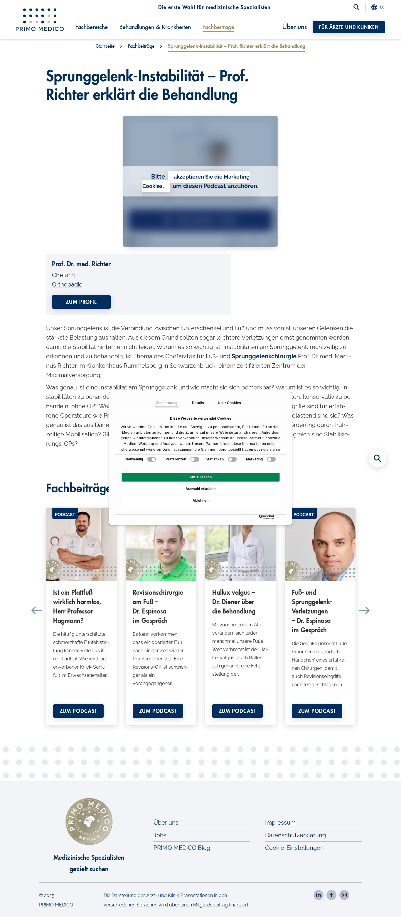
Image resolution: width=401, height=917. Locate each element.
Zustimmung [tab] (166, 403)
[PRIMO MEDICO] (40, 20)
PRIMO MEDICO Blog (182, 847)
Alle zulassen (200, 477)
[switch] (195, 459)
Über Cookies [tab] (229, 403)
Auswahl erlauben (200, 489)
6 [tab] (187, 729)
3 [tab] (161, 729)
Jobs (160, 835)
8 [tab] (205, 729)
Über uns (294, 27)
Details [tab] (198, 403)
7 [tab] (196, 729)
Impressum (280, 822)
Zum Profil (81, 302)
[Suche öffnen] (356, 7)
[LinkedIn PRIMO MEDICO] (319, 895)
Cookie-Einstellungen (294, 847)
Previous (36, 610)
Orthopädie (67, 284)
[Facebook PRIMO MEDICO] (331, 895)
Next (364, 610)
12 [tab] (240, 729)
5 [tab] (178, 729)
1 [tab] (143, 729)
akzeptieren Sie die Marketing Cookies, (196, 181)
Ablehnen (200, 501)
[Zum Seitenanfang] (377, 902)
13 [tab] (249, 729)
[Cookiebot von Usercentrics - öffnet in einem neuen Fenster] (260, 517)
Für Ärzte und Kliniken (349, 27)
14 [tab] (258, 729)
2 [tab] (152, 729)
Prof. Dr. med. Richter (81, 264)
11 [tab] (231, 729)
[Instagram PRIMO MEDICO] (344, 895)
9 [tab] (214, 729)
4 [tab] (170, 729)
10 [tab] (222, 729)
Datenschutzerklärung (295, 835)
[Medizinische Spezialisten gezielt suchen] (377, 458)
